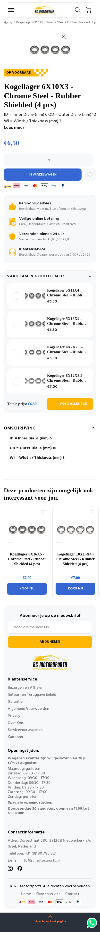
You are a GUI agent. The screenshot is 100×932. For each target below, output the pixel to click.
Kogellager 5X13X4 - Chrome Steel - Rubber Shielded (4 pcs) (66, 321)
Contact (72, 894)
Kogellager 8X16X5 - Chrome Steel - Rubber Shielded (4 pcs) (27, 559)
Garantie (15, 702)
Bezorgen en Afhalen (25, 688)
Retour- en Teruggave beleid (32, 695)
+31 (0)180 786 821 (40, 853)
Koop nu (27, 588)
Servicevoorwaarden (25, 730)
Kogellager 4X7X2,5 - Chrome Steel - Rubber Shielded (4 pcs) (66, 349)
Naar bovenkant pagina (50, 921)
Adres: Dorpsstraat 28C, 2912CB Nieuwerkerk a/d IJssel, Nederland (50, 844)
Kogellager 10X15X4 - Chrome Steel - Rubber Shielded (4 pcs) (75, 559)
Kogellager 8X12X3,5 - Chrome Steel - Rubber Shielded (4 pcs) (66, 378)
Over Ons (16, 723)
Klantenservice (48, 894)
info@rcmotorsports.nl (40, 860)
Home (8, 22)
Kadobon (15, 737)
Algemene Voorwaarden (28, 709)
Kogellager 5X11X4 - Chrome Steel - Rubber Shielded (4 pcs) (66, 293)
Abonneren (50, 642)
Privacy (14, 716)
